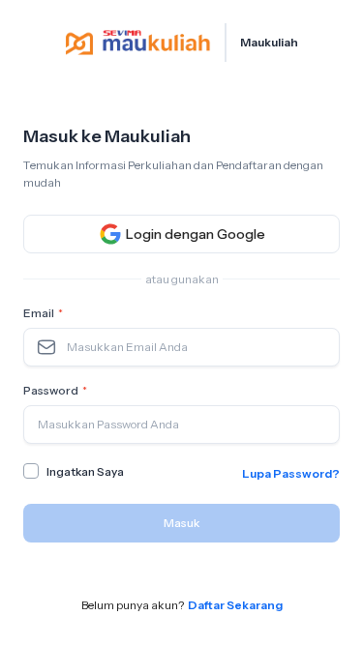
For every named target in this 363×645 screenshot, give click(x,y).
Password (55, 390)
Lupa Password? (291, 473)
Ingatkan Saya (85, 471)
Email (43, 313)
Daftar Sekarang (235, 605)
